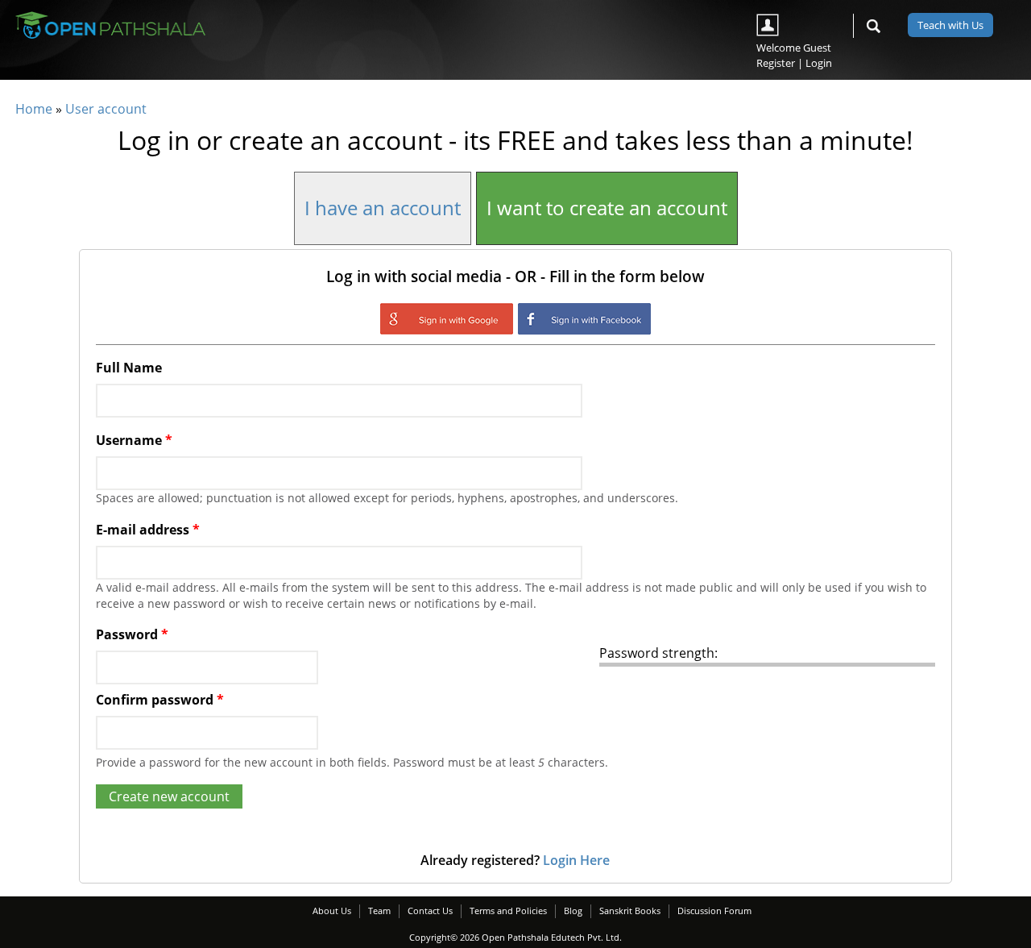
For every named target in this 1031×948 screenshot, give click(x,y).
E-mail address (148, 529)
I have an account (382, 207)
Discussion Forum (714, 910)
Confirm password (160, 700)
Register (775, 63)
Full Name (129, 367)
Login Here (576, 860)
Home (33, 109)
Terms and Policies (508, 910)
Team (379, 910)
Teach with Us (950, 25)
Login (818, 63)
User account (106, 109)
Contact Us (430, 910)
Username (134, 440)
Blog (573, 910)
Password (132, 634)
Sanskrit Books (629, 910)
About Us (332, 910)
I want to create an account (607, 207)
